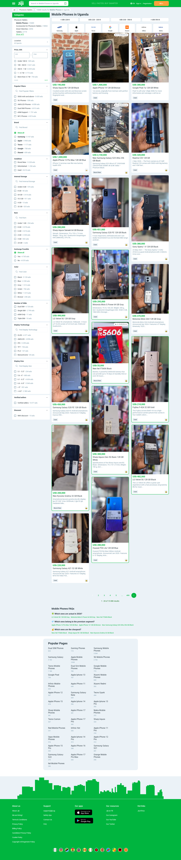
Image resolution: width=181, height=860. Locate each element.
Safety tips (47, 815)
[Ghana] (73, 850)
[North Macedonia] (126, 850)
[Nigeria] (55, 850)
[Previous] (86, 595)
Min (16, 54)
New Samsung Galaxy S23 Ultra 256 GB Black (118, 625)
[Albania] (120, 850)
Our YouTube (111, 820)
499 (127, 595)
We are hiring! (17, 815)
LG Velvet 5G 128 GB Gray (61, 617)
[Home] (21, 3)
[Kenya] (61, 850)
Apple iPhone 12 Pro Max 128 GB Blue (65, 625)
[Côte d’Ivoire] (90, 850)
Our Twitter (110, 824)
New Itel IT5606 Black (104, 617)
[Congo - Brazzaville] (114, 850)
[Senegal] (85, 850)
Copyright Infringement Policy (23, 842)
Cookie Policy (17, 837)
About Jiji (15, 811)
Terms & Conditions (19, 820)
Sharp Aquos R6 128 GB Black (78, 633)
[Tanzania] (67, 850)
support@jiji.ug (49, 811)
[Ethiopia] (79, 850)
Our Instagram (111, 815)
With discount (26, 416)
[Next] (133, 595)
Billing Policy (17, 828)
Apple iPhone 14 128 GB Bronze (90, 625)
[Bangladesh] (96, 850)
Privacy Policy (17, 824)
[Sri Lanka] (102, 850)
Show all (21, 133)
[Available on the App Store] (83, 813)
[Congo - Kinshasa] (108, 850)
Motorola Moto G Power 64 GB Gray (83, 617)
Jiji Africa (141, 811)
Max (35, 54)
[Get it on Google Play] (84, 821)
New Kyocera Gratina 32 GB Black (102, 633)
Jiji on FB (109, 811)
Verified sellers (27, 403)
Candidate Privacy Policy (21, 833)
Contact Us (47, 820)
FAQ (45, 824)
